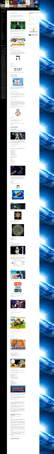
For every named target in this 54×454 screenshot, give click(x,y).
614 (2, 81)
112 (3, 56)
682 (5, 83)
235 (3, 63)
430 (4, 74)
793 (5, 86)
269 (2, 65)
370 (12, 438)
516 (1, 78)
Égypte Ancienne (2, 21)
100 (4, 54)
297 (5, 66)
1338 (5, 94)
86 (4, 53)
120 (3, 57)
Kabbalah (19, 15)
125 (5, 57)
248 (11, 438)
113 (4, 56)
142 (3, 58)
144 (4, 58)
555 (3, 79)
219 (3, 62)
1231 (4, 93)
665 (2, 83)
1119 (3, 92)
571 (5, 79)
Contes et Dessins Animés (13, 15)
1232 (5, 93)
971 (2, 89)
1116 (1, 92)
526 (4, 78)
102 (1, 55)
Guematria (17, 15)
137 (1, 58)
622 (17, 438)
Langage (21, 15)
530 (5, 78)
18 (1, 48)
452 (4, 75)
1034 (5, 90)
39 (2, 50)
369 (3, 71)
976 (3, 89)
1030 (3, 90)
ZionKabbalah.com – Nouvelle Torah (5, 8)
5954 (5, 98)
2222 (1, 97)
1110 (3, 91)
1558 (4, 95)
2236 (2, 97)
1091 (1, 91)
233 (2, 63)
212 (4, 61)
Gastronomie (2, 22)
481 (4, 76)
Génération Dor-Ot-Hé (16, 16)
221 (4, 62)
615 (3, 81)
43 (4, 50)
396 (3, 72)
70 (2, 52)
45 (5, 50)
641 (4, 82)
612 (1, 81)
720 (4, 84)
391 (2, 72)
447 (1, 75)
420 (1, 74)
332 (4, 68)
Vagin (29, 21)
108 (3, 55)
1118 (2, 92)
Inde (1, 28)
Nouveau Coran (2, 34)
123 (4, 57)
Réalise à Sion (30, 20)
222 (5, 62)
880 (4, 87)
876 (3, 87)
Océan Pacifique (2, 39)
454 (5, 75)
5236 (4, 98)
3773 (1, 98)
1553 (3, 95)
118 (2, 57)
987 (4, 89)
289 (1, 66)
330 (3, 68)
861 (2, 87)
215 (5, 61)
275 (5, 65)
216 (1, 62)
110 (4, 55)
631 (1, 82)
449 (2, 75)
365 (1, 71)
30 (2, 49)
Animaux (1, 15)
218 (2, 62)
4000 (15, 438)
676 (4, 83)
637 (3, 82)
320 (1, 68)
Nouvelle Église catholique (2, 35)
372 (4, 71)
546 (1, 79)
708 (1, 84)
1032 (4, 90)
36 (5, 49)
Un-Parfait (30, 19)
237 (4, 63)
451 (3, 75)
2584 (4, 97)
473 (2, 76)
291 (2, 66)
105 (2, 55)
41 (3, 50)
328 (2, 68)
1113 (5, 91)
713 (2, 84)
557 (4, 79)
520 (2, 78)
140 (2, 58)
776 (1, 86)
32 (3, 49)
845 (1, 87)
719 (3, 84)
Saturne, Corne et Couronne (31, 18)
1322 (3, 94)
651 (5, 82)
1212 (3, 93)
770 (2, 85)
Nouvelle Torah (2, 38)
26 (5, 48)
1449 (1, 95)
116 (1, 57)
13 (4, 47)
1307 (1, 94)
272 (4, 65)
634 (2, 82)
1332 (4, 94)
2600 (5, 97)
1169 (1, 93)
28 (1, 49)
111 (1, 56)
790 (4, 86)
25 (4, 48)
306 (5, 67)
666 (3, 83)
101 (5, 54)
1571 (5, 95)
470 (1, 76)
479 (3, 76)
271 (3, 65)
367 (2, 71)
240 (5, 63)
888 (18, 438)
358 (2, 70)
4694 (3, 98)
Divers (1, 20)
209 (3, 61)
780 (2, 86)
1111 (4, 91)
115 (5, 56)
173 (5, 59)
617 (4, 81)
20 (2, 48)
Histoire (1, 27)
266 (1, 65)
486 (5, 76)
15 (5, 47)
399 (4, 72)
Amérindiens (2, 14)
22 (3, 48)
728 (5, 84)
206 (1, 61)
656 (1, 83)
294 (4, 66)
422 (2, 74)
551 (2, 79)
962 (1, 89)
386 (1, 72)
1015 (1, 90)
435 (5, 74)
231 (1, 63)
